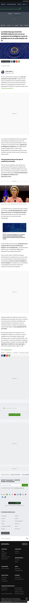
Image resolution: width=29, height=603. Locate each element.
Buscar (27, 538)
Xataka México (4, 588)
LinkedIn (2, 497)
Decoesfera (3, 579)
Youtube (15, 494)
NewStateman (8, 349)
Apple (2, 523)
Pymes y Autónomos (19, 579)
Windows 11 (17, 528)
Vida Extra (17, 553)
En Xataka (4, 233)
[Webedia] (26, 1)
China (4, 25)
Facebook (12, 61)
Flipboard (17, 61)
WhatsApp (7, 494)
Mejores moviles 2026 (15, 474)
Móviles (16, 518)
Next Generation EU (7, 88)
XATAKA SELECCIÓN (11, 4)
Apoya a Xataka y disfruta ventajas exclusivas (14, 505)
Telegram (20, 494)
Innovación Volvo (17, 13)
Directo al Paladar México (6, 593)
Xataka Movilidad (18, 521)
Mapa (21, 25)
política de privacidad (19, 488)
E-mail (19, 61)
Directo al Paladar (5, 568)
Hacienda (26, 25)
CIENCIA (19, 4)
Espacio (3, 518)
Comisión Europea (24, 352)
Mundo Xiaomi (4, 558)
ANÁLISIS (3, 4)
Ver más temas (5, 533)
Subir (24, 544)
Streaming (3, 516)
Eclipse (16, 25)
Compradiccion (4, 581)
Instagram (18, 494)
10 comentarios (6, 61)
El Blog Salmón (18, 577)
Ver (15, 414)
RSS (23, 494)
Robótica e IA (9, 352)
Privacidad (15, 352)
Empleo (3, 528)
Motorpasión (17, 568)
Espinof (16, 561)
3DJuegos (17, 551)
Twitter (14, 61)
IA (12, 25)
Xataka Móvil (4, 553)
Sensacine (17, 559)
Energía (3, 521)
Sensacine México (19, 589)
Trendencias (4, 577)
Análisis (16, 516)
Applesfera (3, 555)
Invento (8, 25)
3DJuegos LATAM (18, 588)
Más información (16, 601)
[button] (9, 71)
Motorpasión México (19, 593)
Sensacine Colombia (19, 591)
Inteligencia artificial (6, 526)
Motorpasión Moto (19, 570)
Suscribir (25, 485)
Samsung (17, 523)
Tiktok (5, 497)
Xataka (2, 551)
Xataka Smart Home (5, 556)
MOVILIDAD (25, 4)
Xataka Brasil (4, 589)
